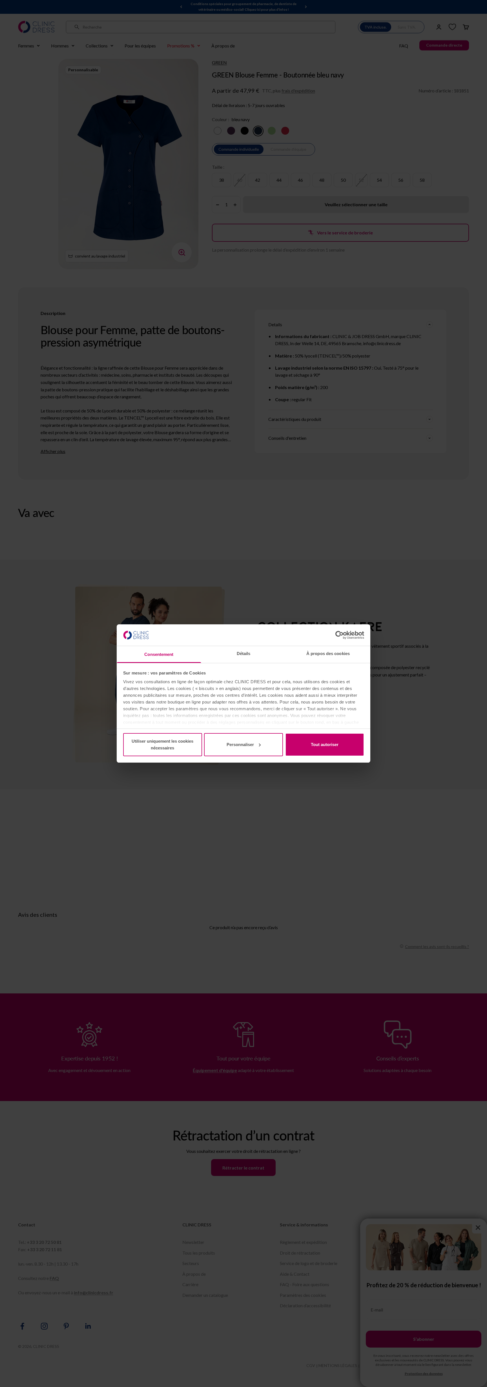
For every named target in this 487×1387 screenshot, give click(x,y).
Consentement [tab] (158, 654)
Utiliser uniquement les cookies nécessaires (162, 744)
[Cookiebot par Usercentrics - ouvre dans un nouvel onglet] (339, 635)
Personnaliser (240, 744)
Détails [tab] (244, 653)
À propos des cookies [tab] (328, 653)
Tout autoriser (324, 744)
